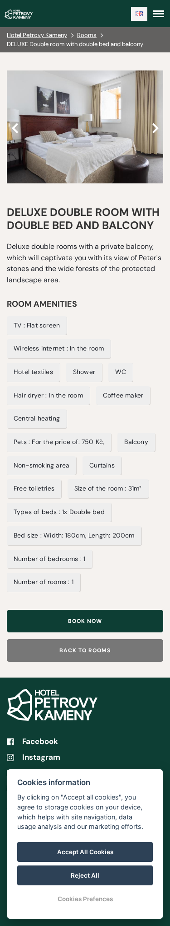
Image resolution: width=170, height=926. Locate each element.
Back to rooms (85, 650)
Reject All (85, 875)
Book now (85, 621)
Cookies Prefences (85, 899)
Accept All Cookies (85, 852)
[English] (139, 14)
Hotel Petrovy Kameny (37, 35)
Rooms (87, 35)
